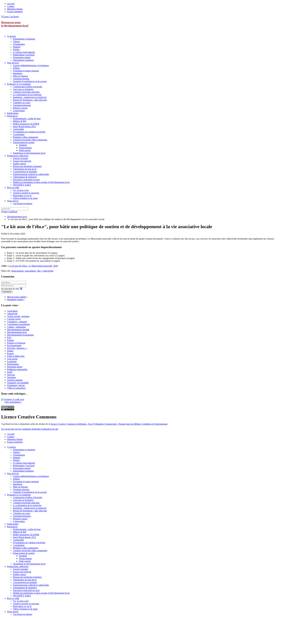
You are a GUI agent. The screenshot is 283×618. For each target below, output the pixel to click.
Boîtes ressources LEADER (26, 124)
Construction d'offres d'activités (27, 86)
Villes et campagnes (16, 388)
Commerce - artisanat (17, 321)
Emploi (10, 340)
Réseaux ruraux (20, 108)
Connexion (6, 292)
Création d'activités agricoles (26, 92)
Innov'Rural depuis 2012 (24, 126)
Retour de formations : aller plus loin (30, 100)
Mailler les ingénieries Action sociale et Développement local (41, 182)
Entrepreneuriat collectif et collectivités (31, 174)
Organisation (19, 44)
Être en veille (13, 187)
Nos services (13, 63)
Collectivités (47, 271)
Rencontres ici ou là (22, 195)
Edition (16, 68)
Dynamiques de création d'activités (29, 132)
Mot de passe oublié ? (17, 297)
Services (11, 374)
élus (39, 271)
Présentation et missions (24, 39)
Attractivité (12, 313)
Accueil (10, 3)
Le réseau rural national (24, 52)
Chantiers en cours (21, 102)
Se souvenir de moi (10, 288)
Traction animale (15, 380)
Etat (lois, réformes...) (17, 348)
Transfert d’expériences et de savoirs (30, 81)
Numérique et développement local (29, 153)
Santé (9, 372)
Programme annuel (22, 57)
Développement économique (20, 335)
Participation (13, 364)
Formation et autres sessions (26, 70)
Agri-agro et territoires (23, 89)
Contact (10, 6)
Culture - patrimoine (16, 327)
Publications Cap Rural (23, 55)
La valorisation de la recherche (27, 94)
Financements (25, 147)
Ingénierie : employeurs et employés (29, 97)
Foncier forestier (20, 158)
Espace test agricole (22, 161)
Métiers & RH (19, 121)
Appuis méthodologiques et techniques (31, 65)
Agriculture (12, 311)
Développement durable (18, 329)
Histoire (16, 47)
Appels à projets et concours (26, 193)
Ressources (12, 116)
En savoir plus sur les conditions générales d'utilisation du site (29, 429)
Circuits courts (13, 319)
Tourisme (11, 377)
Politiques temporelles (17, 369)
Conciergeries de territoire (25, 171)
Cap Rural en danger (22, 203)
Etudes (10, 351)
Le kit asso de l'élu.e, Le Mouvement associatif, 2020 (33, 266)
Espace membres (15, 11)
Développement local (17, 216)
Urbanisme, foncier (16, 385)
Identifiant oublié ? (15, 299)
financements (17, 271)
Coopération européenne (18, 324)
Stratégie (23, 145)
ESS (9, 337)
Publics (16, 49)
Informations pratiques (23, 60)
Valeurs (16, 41)
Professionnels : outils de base (27, 118)
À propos (11, 36)
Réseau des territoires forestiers (27, 166)
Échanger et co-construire (19, 84)
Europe (10, 353)
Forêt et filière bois (15, 356)
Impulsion (17, 73)
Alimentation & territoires (25, 177)
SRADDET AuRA (22, 185)
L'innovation (19, 110)
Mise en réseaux (20, 76)
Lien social (12, 359)
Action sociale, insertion (18, 316)
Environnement (14, 345)
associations (30, 271)
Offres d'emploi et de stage (25, 198)
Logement (12, 361)
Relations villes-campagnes (25, 137)
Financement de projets (23, 142)
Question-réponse (21, 78)
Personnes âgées (14, 366)
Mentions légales (15, 9)
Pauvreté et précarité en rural (26, 179)
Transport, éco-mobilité (18, 382)
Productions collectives (17, 155)
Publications (12, 113)
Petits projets (25, 150)
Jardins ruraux (19, 163)
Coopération (18, 134)
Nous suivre (12, 201)
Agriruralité (18, 129)
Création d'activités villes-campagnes (30, 139)
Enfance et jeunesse (16, 343)
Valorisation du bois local (24, 169)
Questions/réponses (22, 105)
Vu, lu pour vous (21, 190)
